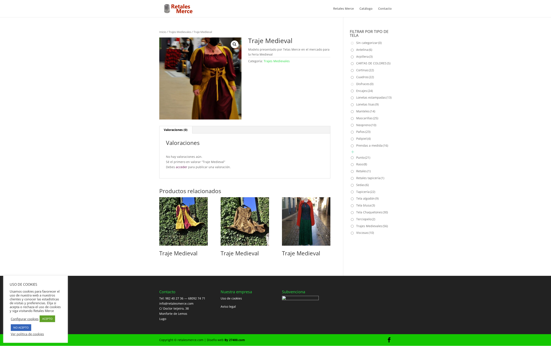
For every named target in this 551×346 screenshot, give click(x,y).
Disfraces (364, 84)
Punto (363, 157)
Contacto (385, 9)
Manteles (365, 111)
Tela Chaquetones (372, 212)
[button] (234, 44)
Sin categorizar (369, 43)
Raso (361, 164)
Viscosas (365, 233)
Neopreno (366, 125)
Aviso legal (228, 306)
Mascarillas (367, 118)
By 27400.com (234, 340)
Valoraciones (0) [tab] (175, 130)
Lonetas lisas (367, 104)
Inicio (162, 32)
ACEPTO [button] (47, 319)
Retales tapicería (370, 178)
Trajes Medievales (180, 32)
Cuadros (365, 77)
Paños (363, 132)
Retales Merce (343, 9)
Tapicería (365, 192)
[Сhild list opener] (352, 152)
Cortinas (365, 70)
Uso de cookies (231, 298)
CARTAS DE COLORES (373, 63)
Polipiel (363, 139)
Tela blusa (365, 205)
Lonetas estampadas (374, 97)
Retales (363, 171)
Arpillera (364, 56)
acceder (181, 167)
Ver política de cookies (27, 334)
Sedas (362, 185)
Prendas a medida (372, 145)
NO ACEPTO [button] (21, 327)
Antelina (364, 50)
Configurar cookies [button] (25, 319)
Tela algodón (367, 198)
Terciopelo (365, 219)
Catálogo (366, 9)
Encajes (364, 91)
